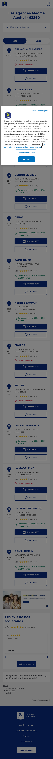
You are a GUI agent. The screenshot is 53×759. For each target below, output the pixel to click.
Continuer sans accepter (38, 111)
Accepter (26, 159)
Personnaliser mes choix (26, 152)
